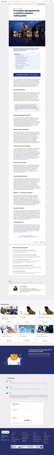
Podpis (13, 405)
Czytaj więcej (9, 340)
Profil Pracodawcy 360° (26, 434)
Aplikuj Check (46, 437)
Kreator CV (20, 1)
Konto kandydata (45, 1)
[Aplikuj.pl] (5, 432)
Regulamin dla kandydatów (15, 439)
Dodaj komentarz (27, 420)
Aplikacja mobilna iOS (36, 441)
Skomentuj (42, 242)
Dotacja (45, 441)
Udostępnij (36, 242)
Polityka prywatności (47, 436)
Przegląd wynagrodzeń (20, 55)
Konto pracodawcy (25, 436)
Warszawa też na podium (20, 61)
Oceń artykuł (14, 417)
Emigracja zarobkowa (19, 66)
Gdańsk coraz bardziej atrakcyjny (22, 60)
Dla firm (51, 1)
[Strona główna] (4, 1)
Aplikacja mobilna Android (37, 439)
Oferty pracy (10, 1)
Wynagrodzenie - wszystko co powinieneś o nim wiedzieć (27, 236)
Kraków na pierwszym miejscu (21, 58)
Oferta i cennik (24, 432)
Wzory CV (34, 434)
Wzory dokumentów (36, 436)
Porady (17, 1)
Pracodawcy (14, 1)
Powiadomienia (13, 441)
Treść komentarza (14, 409)
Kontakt (45, 434)
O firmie (45, 432)
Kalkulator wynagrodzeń (26, 1)
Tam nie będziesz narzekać (20, 63)
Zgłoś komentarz (46, 398)
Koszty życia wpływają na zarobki (22, 57)
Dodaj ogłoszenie (33, 1)
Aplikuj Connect (46, 439)
